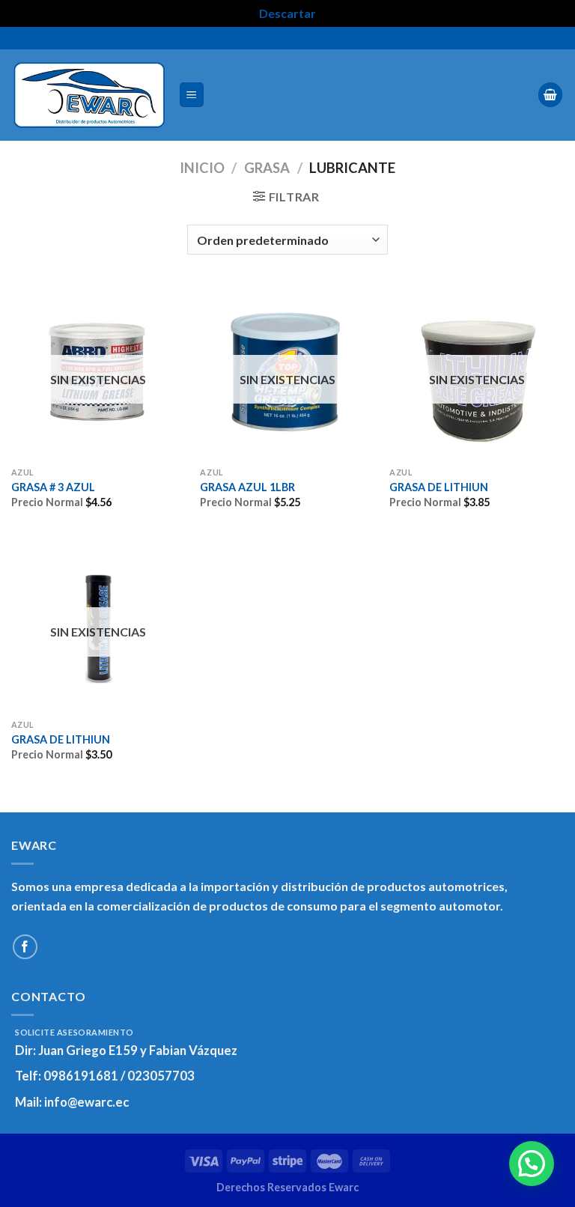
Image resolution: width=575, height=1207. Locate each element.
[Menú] (192, 94)
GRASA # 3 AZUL (53, 487)
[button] (531, 1163)
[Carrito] (550, 94)
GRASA (267, 167)
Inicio (202, 167)
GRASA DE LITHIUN (438, 487)
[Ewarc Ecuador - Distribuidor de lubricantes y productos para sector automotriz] (89, 94)
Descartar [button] (287, 13)
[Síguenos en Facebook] (25, 946)
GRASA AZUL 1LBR (247, 487)
